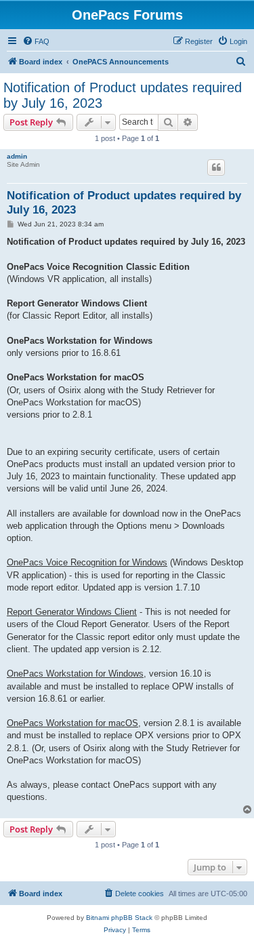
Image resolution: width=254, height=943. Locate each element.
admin (17, 156)
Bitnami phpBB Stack (119, 917)
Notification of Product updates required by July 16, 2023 (122, 95)
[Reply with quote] (216, 167)
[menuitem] (35, 41)
